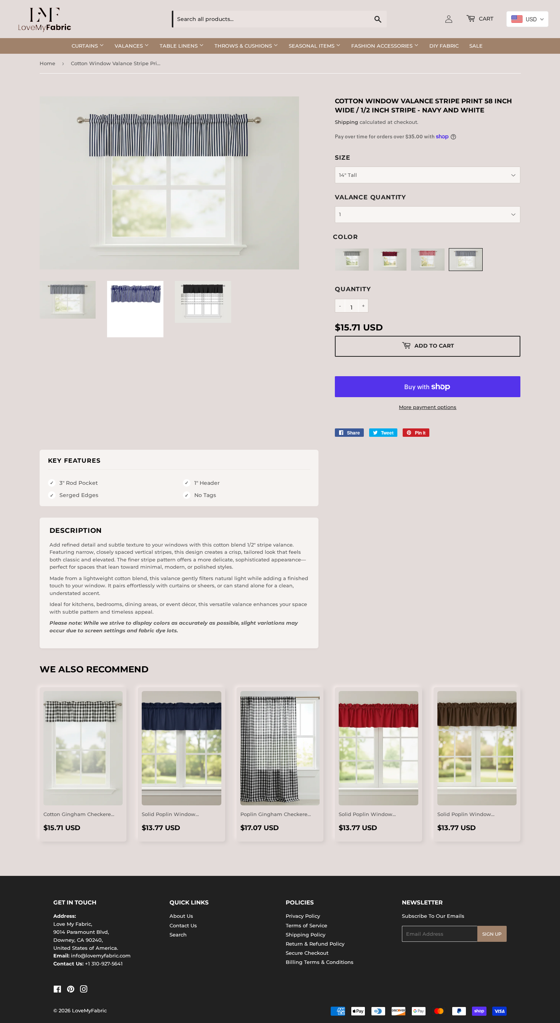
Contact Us (183, 925)
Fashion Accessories (382, 46)
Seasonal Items (312, 46)
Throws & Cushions (244, 46)
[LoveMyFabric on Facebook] (57, 990)
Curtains (85, 46)
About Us (181, 916)
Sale (476, 46)
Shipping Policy (305, 935)
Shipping (346, 122)
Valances (129, 46)
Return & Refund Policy (315, 944)
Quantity (353, 289)
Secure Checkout (307, 953)
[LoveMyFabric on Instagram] (84, 990)
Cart (485, 18)
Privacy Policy (303, 916)
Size (342, 157)
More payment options (427, 407)
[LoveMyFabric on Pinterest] (71, 990)
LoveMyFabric (89, 1010)
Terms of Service (306, 925)
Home (47, 63)
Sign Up (492, 934)
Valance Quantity (370, 197)
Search (178, 935)
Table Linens (179, 46)
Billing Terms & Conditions (320, 962)
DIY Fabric (444, 46)
